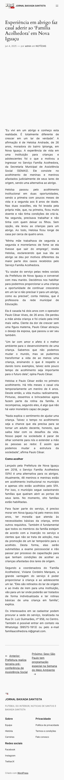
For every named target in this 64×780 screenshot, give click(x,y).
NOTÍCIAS (41, 46)
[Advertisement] (32, 83)
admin (28, 46)
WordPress (22, 773)
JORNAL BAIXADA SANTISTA (31, 5)
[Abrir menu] (57, 6)
